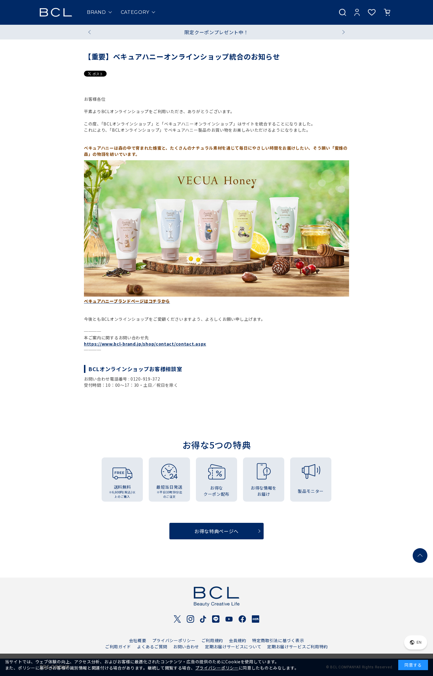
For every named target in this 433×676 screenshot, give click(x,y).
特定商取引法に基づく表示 (278, 640)
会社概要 (137, 640)
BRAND (96, 12)
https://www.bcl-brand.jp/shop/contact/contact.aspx (145, 344)
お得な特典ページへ (216, 531)
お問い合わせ (186, 646)
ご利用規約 (212, 640)
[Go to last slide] (90, 32)
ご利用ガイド (118, 646)
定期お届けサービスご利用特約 (297, 646)
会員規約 (237, 640)
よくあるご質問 (152, 646)
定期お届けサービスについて (233, 646)
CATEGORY (135, 12)
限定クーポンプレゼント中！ (216, 32)
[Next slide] (342, 32)
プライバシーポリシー (174, 640)
